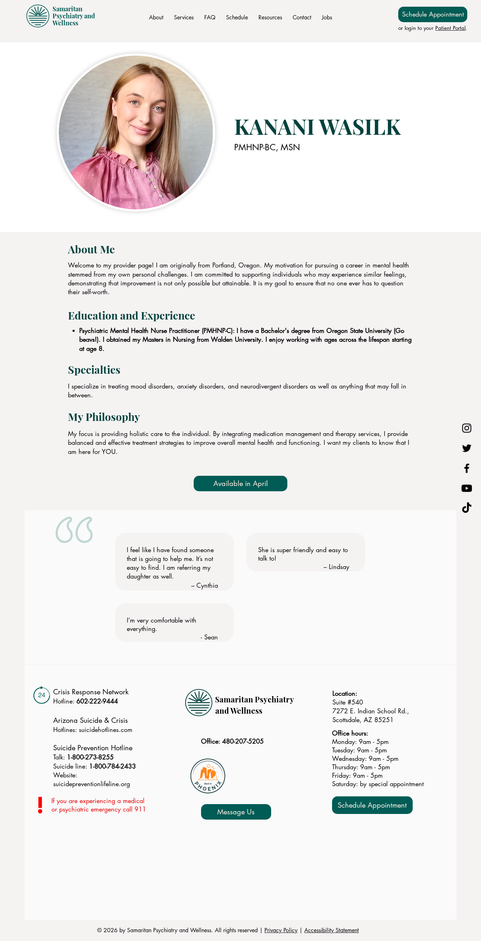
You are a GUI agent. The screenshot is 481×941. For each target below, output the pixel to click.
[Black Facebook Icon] (467, 468)
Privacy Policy (281, 930)
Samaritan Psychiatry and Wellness (73, 16)
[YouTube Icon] (467, 488)
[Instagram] (467, 428)
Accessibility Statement (331, 930)
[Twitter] (467, 448)
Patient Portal (450, 28)
